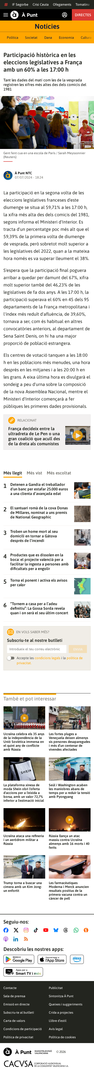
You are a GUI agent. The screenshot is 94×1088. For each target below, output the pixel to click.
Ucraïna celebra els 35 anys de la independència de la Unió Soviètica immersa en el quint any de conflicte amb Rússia (23, 741)
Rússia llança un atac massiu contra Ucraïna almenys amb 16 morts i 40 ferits (69, 841)
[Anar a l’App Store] (52, 959)
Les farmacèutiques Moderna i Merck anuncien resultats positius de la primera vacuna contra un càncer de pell (69, 890)
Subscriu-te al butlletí (18, 1012)
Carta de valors (14, 1021)
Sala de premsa (14, 996)
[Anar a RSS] (27, 939)
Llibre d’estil (57, 1021)
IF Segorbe (20, 4)
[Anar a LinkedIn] (16, 939)
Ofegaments (62, 4)
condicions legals (47, 658)
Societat (31, 37)
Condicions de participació (22, 1029)
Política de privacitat (18, 1037)
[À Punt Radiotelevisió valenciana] (27, 1052)
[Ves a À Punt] (24, 15)
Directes (83, 15)
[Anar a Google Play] (18, 959)
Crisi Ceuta (41, 4)
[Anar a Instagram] (27, 930)
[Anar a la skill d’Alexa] (77, 959)
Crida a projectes (61, 1012)
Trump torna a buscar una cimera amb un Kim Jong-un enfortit (22, 887)
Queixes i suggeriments (65, 1004)
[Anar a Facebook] (6, 930)
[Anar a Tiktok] (37, 930)
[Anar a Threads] (67, 930)
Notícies (47, 26)
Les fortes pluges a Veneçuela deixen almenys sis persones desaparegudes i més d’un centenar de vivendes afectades (69, 741)
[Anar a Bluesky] (57, 930)
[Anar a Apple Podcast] (6, 939)
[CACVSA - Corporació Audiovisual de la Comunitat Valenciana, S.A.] (36, 1063)
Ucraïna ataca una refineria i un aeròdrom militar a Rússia (23, 840)
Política (12, 37)
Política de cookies (62, 1037)
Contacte (10, 988)
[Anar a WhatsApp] (77, 930)
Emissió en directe (16, 1004)
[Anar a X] (17, 930)
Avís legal (56, 1029)
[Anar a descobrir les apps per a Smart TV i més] (23, 971)
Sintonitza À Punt (61, 996)
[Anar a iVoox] (87, 930)
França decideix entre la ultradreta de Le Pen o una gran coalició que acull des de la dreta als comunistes (34, 436)
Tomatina (83, 4)
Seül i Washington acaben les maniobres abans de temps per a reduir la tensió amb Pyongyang (69, 791)
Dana (48, 37)
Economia (66, 37)
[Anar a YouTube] (46, 930)
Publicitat (56, 988)
